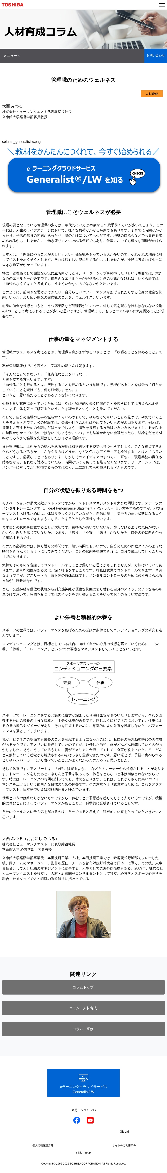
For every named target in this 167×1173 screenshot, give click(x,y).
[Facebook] (76, 1121)
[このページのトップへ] (158, 1167)
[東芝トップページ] (14, 5)
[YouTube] (90, 1121)
